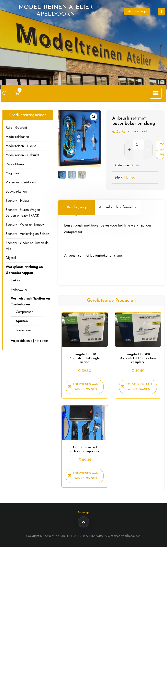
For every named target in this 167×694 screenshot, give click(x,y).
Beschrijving (76, 207)
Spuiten (136, 165)
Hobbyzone (19, 289)
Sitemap (83, 512)
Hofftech (130, 177)
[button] (93, 116)
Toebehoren (24, 330)
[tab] (76, 207)
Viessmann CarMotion (21, 182)
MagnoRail (13, 173)
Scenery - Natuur (17, 200)
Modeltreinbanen (17, 136)
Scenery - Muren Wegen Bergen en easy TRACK (23, 212)
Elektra (15, 280)
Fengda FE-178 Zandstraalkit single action (84, 358)
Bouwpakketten (16, 191)
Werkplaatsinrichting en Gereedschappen (24, 270)
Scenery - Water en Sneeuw (25, 224)
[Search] (4, 93)
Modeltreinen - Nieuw (21, 146)
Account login (137, 11)
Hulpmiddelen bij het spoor (29, 340)
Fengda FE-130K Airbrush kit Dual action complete (138, 358)
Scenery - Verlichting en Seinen (27, 233)
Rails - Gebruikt (16, 127)
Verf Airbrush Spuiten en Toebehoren (30, 301)
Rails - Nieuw (15, 164)
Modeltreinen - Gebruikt (22, 155)
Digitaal (11, 257)
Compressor (24, 311)
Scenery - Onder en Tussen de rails (27, 246)
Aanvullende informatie (117, 207)
